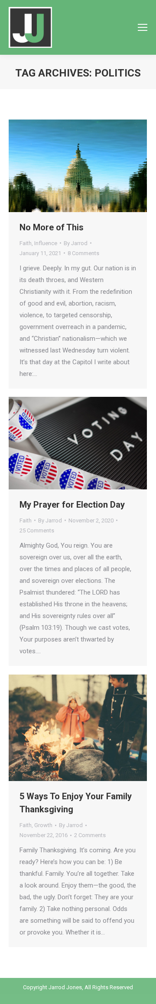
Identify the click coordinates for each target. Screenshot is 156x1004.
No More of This (52, 227)
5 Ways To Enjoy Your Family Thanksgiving (76, 803)
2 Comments (90, 835)
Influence (45, 243)
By (76, 243)
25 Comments (37, 530)
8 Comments (83, 253)
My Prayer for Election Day (72, 504)
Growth (43, 825)
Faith (26, 243)
